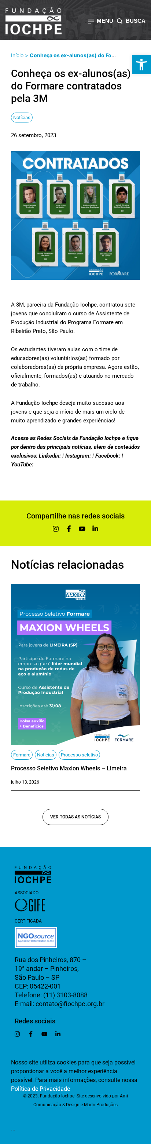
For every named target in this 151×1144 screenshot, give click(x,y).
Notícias (21, 117)
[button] (141, 64)
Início (17, 55)
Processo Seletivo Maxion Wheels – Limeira (69, 768)
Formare (21, 755)
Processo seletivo (79, 755)
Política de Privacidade (40, 1088)
